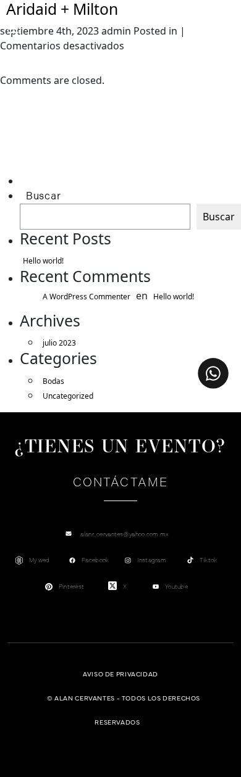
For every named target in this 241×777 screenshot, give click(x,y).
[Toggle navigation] (13, 29)
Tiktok (209, 560)
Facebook (95, 560)
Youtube (176, 586)
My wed (39, 560)
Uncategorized (68, 396)
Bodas (53, 381)
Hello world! (43, 261)
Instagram (151, 560)
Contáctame (120, 482)
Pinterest (72, 586)
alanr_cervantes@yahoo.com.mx (124, 534)
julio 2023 (59, 343)
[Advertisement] (78, 146)
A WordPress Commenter (86, 296)
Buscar (43, 196)
